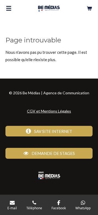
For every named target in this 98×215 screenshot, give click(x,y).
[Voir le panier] (89, 8)
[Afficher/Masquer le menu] (9, 8)
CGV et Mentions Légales (49, 111)
